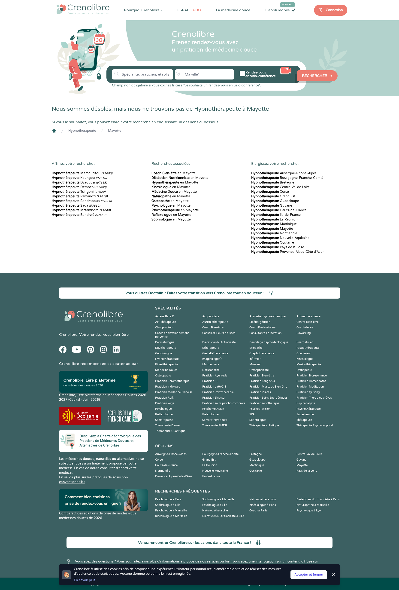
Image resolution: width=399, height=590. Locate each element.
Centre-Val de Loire (280, 187)
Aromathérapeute (308, 316)
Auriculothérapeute (215, 322)
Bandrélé (79, 215)
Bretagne (272, 182)
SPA (252, 414)
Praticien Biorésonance (311, 375)
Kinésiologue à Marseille (171, 516)
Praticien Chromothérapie (172, 381)
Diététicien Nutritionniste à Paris (318, 499)
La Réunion (274, 219)
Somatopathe (164, 420)
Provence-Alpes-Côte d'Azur (287, 252)
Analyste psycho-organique (267, 316)
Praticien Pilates (260, 392)
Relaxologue (210, 414)
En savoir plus (84, 580)
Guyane (271, 206)
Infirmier (255, 359)
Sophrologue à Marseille (218, 499)
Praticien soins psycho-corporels (223, 403)
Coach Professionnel (262, 327)
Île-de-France (276, 215)
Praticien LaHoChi (214, 386)
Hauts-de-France (278, 210)
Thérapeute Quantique (170, 431)
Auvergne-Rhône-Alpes (284, 173)
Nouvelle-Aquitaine (280, 238)
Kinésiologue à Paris (262, 505)
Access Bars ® (164, 316)
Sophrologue (257, 420)
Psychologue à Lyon (309, 510)
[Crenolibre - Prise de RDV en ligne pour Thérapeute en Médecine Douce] (83, 9)
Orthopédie (304, 370)
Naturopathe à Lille (215, 510)
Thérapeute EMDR (214, 425)
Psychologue (163, 408)
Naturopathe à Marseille (312, 505)
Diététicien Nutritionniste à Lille (223, 516)
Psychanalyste (305, 403)
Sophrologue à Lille (167, 505)
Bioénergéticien (259, 322)
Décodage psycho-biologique (268, 342)
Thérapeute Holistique (264, 425)
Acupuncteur (210, 316)
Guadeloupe (275, 201)
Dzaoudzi (79, 182)
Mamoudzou (82, 173)
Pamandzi (80, 196)
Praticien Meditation (310, 386)
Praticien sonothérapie (264, 403)
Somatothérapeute (214, 420)
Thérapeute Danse (167, 425)
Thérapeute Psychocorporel (314, 425)
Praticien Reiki (164, 397)
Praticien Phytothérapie (218, 392)
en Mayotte (173, 173)
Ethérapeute (210, 347)
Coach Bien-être (213, 327)
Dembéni (79, 187)
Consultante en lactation (265, 333)
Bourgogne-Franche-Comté (287, 178)
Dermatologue (164, 342)
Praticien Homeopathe (311, 381)
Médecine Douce (166, 370)
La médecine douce (233, 10)
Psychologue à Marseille (171, 510)
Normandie (274, 233)
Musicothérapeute (308, 364)
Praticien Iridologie (167, 386)
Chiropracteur (164, 327)
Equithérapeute (165, 347)
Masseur (255, 364)
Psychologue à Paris (168, 499)
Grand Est (273, 196)
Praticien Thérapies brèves (314, 397)
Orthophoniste (259, 370)
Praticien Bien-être (261, 375)
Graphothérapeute (261, 353)
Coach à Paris (258, 510)
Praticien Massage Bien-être (268, 386)
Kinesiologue (304, 359)
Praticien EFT (211, 381)
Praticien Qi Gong (308, 392)
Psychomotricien (213, 408)
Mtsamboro (81, 210)
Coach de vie (304, 327)
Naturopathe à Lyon (262, 499)
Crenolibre (68, 334)
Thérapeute (304, 420)
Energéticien (304, 342)
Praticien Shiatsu (213, 397)
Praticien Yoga (164, 403)
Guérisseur (303, 353)
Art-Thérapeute (165, 322)
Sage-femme (305, 414)
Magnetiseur (210, 364)
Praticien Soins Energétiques (268, 397)
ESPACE (189, 10)
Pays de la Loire (277, 247)
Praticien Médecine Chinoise (174, 392)
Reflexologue (164, 414)
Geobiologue (163, 353)
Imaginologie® (212, 359)
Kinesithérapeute (166, 364)
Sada (76, 206)
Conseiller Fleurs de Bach (218, 333)
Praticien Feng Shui (262, 381)
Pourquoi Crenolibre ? (143, 10)
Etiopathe (256, 347)
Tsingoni (79, 192)
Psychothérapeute (308, 408)
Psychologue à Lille (214, 505)
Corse (270, 192)
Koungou (79, 178)
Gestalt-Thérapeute (215, 353)
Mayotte (114, 131)
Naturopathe (211, 370)
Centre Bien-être (307, 322)
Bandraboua (82, 201)
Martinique (274, 224)
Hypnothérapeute (82, 131)
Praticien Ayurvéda (214, 375)
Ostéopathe (163, 375)
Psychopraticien (259, 408)
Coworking (303, 333)
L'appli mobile (279, 9)
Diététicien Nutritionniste (219, 342)
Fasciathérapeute (308, 347)
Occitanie (272, 243)
